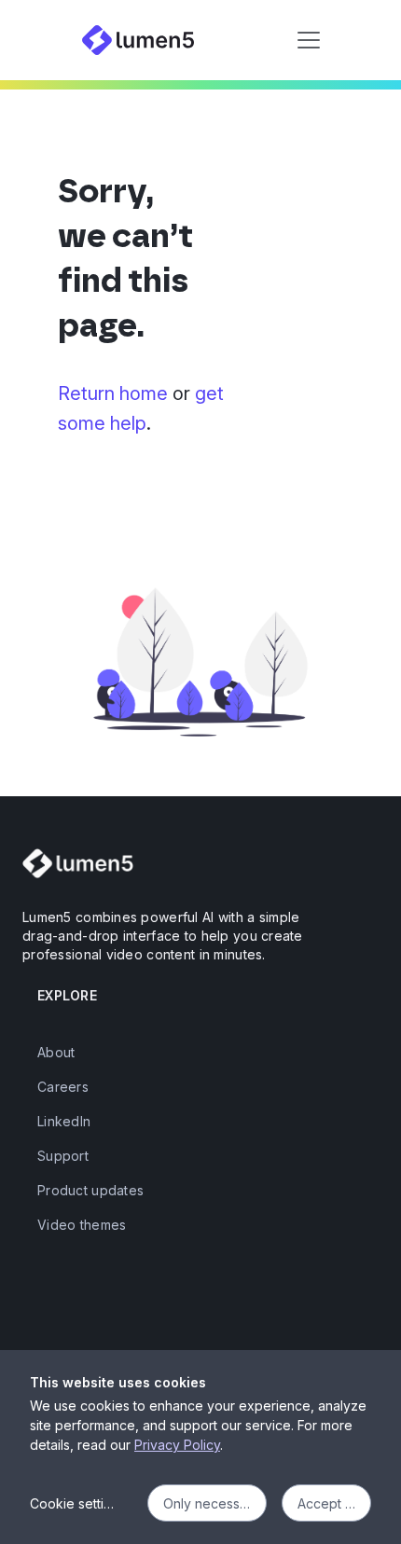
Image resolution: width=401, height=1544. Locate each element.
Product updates (90, 1190)
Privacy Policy (177, 1445)
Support (63, 1156)
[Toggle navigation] (308, 40)
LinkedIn (63, 1121)
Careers (63, 1087)
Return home (113, 393)
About (56, 1052)
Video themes (81, 1225)
